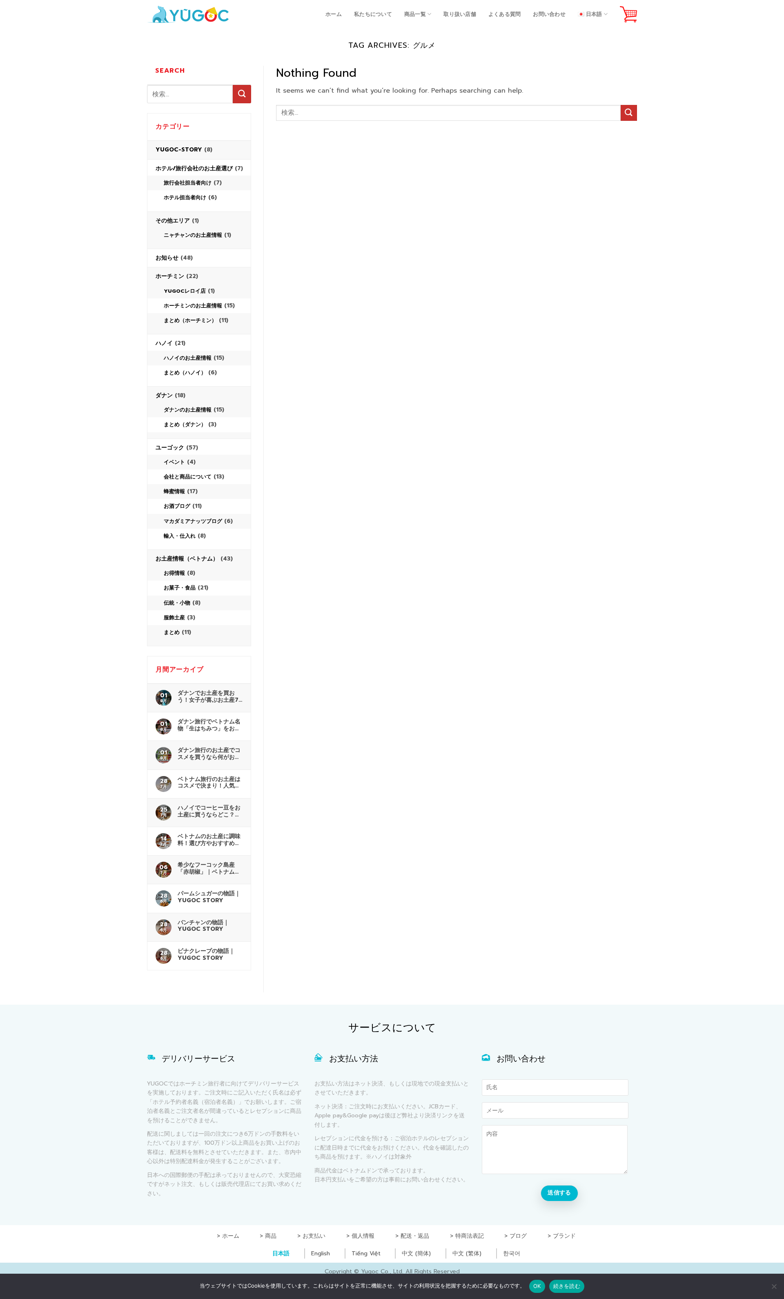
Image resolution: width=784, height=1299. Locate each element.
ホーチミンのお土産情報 (193, 305)
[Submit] (242, 94)
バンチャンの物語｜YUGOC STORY (203, 925)
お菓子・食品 (180, 588)
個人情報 (363, 1236)
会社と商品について (188, 476)
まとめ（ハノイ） (185, 372)
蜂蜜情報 (174, 491)
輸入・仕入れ (180, 536)
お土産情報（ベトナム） (187, 558)
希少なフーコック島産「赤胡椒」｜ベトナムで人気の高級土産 (209, 868)
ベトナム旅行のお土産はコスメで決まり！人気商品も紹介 (209, 782)
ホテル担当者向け (185, 197)
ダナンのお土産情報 (188, 410)
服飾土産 (174, 617)
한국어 (511, 1253)
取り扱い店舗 (459, 14)
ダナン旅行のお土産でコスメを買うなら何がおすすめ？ (209, 753)
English (320, 1253)
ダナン (164, 395)
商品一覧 (415, 14)
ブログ (518, 1236)
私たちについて (373, 14)
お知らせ (167, 258)
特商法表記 (469, 1236)
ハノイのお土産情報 (188, 358)
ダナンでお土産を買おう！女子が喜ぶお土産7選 (208, 696)
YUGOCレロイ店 (185, 291)
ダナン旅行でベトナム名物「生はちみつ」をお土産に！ (209, 725)
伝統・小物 (177, 603)
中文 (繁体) (466, 1253)
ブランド (564, 1236)
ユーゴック (170, 447)
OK (537, 1286)
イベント (174, 462)
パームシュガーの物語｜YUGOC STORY (209, 896)
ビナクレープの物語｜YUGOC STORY (206, 954)
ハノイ (164, 343)
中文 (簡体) (416, 1253)
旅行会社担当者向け (188, 183)
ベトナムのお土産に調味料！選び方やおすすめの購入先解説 (209, 839)
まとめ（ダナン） (185, 424)
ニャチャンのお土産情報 (193, 235)
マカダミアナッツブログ (193, 521)
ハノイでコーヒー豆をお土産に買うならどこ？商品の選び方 (209, 811)
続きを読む (566, 1286)
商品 (270, 1236)
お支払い (314, 1236)
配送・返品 (415, 1236)
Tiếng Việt (366, 1253)
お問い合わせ (549, 14)
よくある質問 (504, 14)
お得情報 (174, 573)
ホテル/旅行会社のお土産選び (194, 168)
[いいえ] (774, 1288)
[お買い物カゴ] (628, 14)
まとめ (172, 632)
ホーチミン (170, 276)
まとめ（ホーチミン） (190, 320)
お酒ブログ (177, 506)
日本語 (281, 1253)
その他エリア (173, 220)
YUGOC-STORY (179, 149)
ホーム (333, 14)
